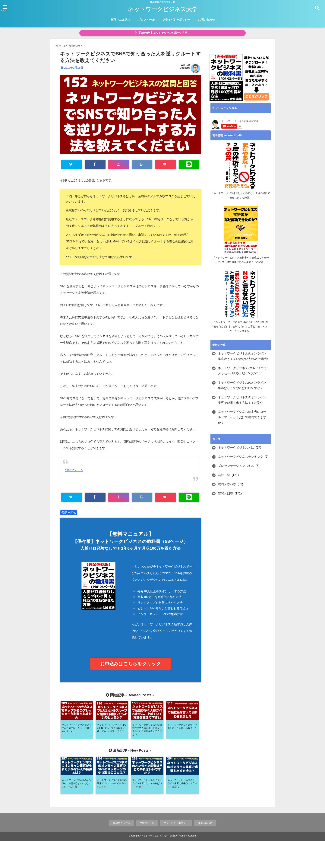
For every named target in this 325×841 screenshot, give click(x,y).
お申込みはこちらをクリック (130, 663)
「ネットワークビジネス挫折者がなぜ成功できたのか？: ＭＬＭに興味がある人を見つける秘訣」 (241, 260)
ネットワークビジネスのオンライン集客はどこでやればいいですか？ (242, 385)
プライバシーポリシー (176, 19)
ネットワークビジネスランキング (240, 456)
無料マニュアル (120, 19)
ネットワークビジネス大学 (162, 9)
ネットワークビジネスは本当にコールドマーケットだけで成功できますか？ (242, 417)
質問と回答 (68, 512)
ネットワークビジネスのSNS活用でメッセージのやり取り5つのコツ (242, 370)
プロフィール (146, 19)
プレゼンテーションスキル (236, 465)
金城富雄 (184, 67)
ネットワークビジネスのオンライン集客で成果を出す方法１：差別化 (242, 400)
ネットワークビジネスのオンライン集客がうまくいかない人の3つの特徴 (243, 356)
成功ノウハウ (227, 484)
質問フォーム (74, 470)
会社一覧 (224, 475)
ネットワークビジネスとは (236, 447)
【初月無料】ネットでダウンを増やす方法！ (163, 32)
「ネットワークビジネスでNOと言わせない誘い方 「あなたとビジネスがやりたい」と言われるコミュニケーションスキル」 (240, 326)
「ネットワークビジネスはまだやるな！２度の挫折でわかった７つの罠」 (240, 195)
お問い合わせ (206, 19)
